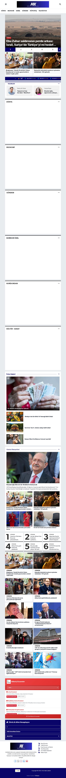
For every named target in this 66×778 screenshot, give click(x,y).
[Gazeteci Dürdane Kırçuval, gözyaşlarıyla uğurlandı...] (19, 586)
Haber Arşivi (44, 752)
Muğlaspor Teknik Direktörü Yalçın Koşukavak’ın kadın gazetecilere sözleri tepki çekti (18, 574)
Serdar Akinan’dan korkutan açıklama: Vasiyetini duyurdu (35, 538)
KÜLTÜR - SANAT (13, 329)
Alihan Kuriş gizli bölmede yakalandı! (16, 547)
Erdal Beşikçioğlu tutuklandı (14, 647)
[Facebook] (15, 761)
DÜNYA (3, 11)
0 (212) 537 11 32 (12, 705)
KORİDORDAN (12, 283)
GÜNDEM (25, 11)
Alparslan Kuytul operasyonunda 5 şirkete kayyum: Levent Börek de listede (54, 538)
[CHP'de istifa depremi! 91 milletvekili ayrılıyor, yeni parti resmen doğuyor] (47, 636)
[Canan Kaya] (39, 91)
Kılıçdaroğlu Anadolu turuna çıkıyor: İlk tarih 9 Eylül (35, 547)
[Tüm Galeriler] (59, 374)
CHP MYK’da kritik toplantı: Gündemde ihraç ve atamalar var (54, 547)
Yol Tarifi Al (22, 696)
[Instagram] (21, 761)
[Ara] (60, 4)
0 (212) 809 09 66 (12, 696)
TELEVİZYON (43, 11)
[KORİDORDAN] (59, 283)
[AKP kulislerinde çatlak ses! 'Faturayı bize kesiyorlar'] (47, 660)
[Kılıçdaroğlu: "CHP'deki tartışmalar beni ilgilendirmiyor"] (19, 660)
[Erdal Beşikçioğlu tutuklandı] (19, 636)
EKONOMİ (11, 11)
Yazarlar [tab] (11, 83)
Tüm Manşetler (45, 749)
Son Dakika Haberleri (46, 750)
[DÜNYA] (59, 102)
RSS (18, 770)
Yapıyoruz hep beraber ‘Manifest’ (24, 92)
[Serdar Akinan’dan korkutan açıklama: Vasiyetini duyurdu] (19, 610)
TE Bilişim (37, 775)
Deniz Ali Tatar (21, 88)
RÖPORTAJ (33, 11)
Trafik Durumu (44, 745)
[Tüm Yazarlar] (59, 83)
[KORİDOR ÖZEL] (59, 238)
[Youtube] (27, 761)
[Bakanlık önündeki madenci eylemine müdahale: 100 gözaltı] (47, 561)
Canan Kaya (47, 88)
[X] (18, 761)
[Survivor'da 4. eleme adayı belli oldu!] (14, 428)
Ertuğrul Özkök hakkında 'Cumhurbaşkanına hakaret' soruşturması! (43, 623)
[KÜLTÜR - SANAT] (59, 329)
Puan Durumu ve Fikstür (47, 747)
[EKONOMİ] (59, 147)
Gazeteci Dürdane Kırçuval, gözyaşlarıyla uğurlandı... (15, 538)
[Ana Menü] (6, 4)
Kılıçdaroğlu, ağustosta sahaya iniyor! (50, 92)
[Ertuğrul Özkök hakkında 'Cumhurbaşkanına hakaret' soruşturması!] (47, 610)
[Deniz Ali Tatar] (12, 91)
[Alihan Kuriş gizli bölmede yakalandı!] (47, 586)
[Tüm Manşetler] (59, 449)
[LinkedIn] (24, 761)
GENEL (18, 11)
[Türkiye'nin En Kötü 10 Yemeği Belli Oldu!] (14, 416)
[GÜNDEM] (59, 192)
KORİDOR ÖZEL (12, 238)
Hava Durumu (44, 743)
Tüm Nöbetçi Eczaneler (34, 716)
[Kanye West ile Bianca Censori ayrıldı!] (14, 439)
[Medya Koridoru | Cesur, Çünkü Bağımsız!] (33, 4)
